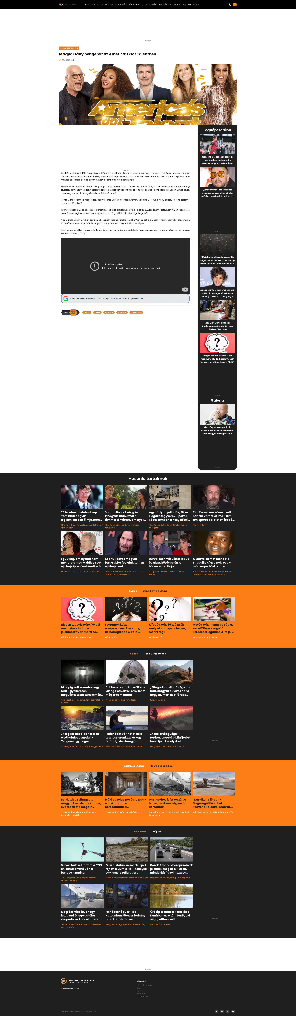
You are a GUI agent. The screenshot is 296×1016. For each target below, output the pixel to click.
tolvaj (108, 924)
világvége (66, 746)
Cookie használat (142, 996)
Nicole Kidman (131, 525)
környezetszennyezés (124, 877)
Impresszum (141, 991)
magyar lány (136, 312)
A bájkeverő (154, 571)
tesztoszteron (124, 746)
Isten (108, 746)
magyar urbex (68, 812)
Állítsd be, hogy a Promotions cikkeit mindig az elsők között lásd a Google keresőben (106, 298)
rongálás (229, 812)
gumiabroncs (141, 877)
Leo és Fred (214, 812)
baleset (92, 877)
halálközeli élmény (70, 699)
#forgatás (154, 527)
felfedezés (131, 699)
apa (163, 699)
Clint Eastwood (179, 525)
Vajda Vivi (122, 312)
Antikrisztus (178, 746)
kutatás (121, 699)
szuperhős (209, 574)
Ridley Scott (66, 571)
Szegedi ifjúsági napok (77, 877)
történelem (66, 815)
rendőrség (140, 924)
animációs (209, 637)
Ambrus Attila (130, 571)
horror (96, 571)
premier (81, 571)
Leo (222, 812)
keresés (166, 924)
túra (152, 699)
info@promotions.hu (71, 988)
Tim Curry (202, 525)
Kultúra (87, 312)
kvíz (63, 637)
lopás (114, 924)
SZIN (63, 877)
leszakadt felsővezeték (72, 924)
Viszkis (141, 571)
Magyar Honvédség (159, 877)
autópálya (185, 877)
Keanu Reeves (116, 571)
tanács (75, 746)
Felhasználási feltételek (144, 985)
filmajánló (110, 527)
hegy (157, 699)
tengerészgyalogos (93, 746)
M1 (178, 877)
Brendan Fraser (168, 571)
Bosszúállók (220, 574)
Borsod (152, 812)
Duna (152, 924)
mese (200, 637)
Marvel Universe (216, 571)
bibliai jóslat (166, 746)
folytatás (81, 525)
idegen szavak (72, 637)
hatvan (131, 924)
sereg (173, 877)
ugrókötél (109, 312)
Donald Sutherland (162, 525)
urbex (78, 812)
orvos (113, 746)
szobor (204, 812)
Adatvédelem (141, 993)
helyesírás (158, 637)
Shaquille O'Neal (200, 571)
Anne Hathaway (95, 525)
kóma (82, 699)
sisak (114, 699)
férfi (88, 699)
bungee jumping (69, 880)
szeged (109, 877)
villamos (88, 924)
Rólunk (139, 988)
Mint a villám (67, 527)
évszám (113, 637)
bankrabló (117, 574)
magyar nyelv (87, 637)
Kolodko (197, 812)
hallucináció (137, 746)
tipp (81, 746)
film (63, 525)
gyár (121, 812)
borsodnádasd (132, 812)
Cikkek (97, 312)
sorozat (126, 574)
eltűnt (159, 924)
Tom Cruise (71, 525)
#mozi (89, 571)
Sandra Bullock (116, 525)
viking (108, 699)
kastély (76, 815)
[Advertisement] (148, 25)
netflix (108, 574)
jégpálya (122, 924)
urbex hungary (88, 812)
